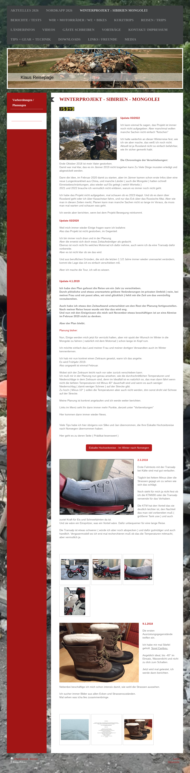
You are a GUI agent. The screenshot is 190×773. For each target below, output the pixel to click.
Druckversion (21, 758)
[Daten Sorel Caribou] (106, 729)
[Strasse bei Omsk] (75, 729)
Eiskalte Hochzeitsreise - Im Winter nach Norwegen (119, 447)
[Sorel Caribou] (138, 729)
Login (176, 758)
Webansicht (173, 761)
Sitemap (34, 758)
